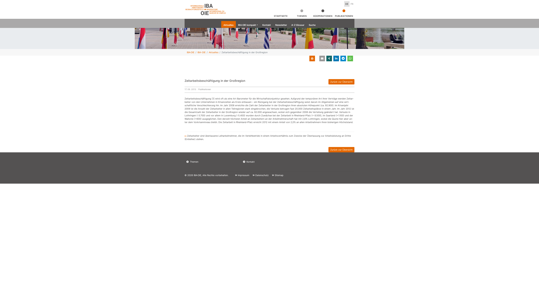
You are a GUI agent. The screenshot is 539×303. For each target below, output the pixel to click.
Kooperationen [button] (322, 16)
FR (352, 4)
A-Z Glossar (297, 25)
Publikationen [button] (344, 16)
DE (346, 4)
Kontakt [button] (250, 161)
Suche (312, 25)
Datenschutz (262, 175)
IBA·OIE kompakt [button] (247, 25)
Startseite (281, 16)
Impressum (243, 175)
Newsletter (281, 25)
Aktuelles (228, 25)
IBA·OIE (190, 52)
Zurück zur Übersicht (341, 81)
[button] (322, 58)
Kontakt (266, 25)
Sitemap (278, 175)
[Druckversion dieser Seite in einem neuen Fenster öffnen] (312, 58)
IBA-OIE (201, 52)
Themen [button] (302, 16)
